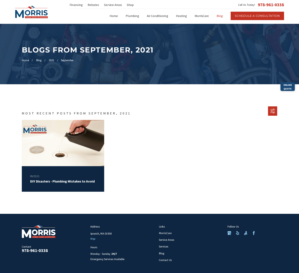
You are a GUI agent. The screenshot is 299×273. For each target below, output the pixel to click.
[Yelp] (238, 233)
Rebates (93, 5)
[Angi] (246, 233)
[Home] (31, 12)
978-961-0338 (271, 5)
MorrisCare (165, 233)
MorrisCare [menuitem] (202, 16)
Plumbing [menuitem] (132, 16)
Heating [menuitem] (181, 16)
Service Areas (113, 5)
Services (163, 246)
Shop (130, 5)
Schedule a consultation (257, 16)
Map (92, 238)
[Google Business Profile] (229, 233)
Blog (161, 253)
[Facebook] (254, 233)
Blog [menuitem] (220, 16)
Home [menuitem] (114, 16)
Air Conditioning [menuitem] (157, 16)
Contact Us (165, 260)
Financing (76, 5)
